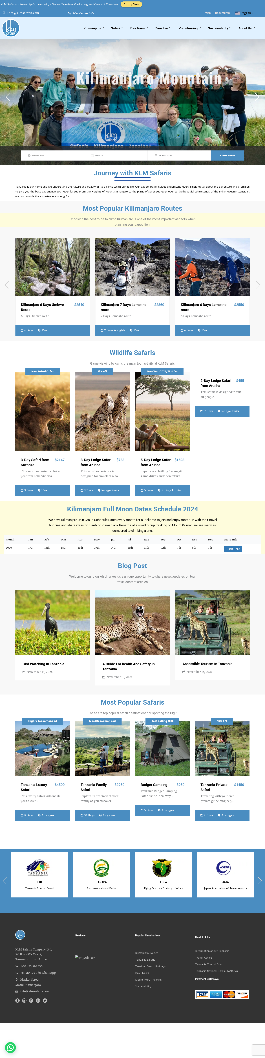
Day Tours (137, 28)
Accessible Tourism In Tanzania (207, 664)
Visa (208, 13)
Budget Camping (154, 785)
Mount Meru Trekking (148, 979)
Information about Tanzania (212, 951)
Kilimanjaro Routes (146, 953)
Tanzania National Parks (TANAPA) (216, 971)
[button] (10, 1047)
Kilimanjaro (92, 28)
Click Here (233, 549)
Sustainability (218, 28)
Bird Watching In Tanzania (43, 664)
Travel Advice (203, 957)
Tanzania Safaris (145, 959)
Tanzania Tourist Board (209, 964)
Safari (115, 28)
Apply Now (27, 4)
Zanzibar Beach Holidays (150, 966)
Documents (222, 13)
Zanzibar (161, 28)
